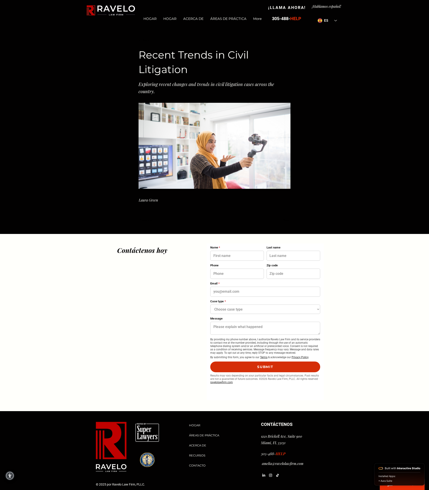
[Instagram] (270, 475)
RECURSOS (197, 455)
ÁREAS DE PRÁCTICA (204, 435)
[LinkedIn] (263, 475)
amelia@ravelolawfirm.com (282, 463)
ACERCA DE (197, 445)
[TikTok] (277, 475)
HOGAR (194, 425)
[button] (153, 40)
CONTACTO (197, 465)
